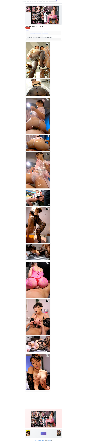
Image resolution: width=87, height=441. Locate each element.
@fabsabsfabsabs (49, 440)
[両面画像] (45, 15)
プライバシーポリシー (39, 440)
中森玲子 (29, 3)
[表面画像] (28, 9)
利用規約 (36, 440)
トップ (26, 3)
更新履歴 (43, 440)
